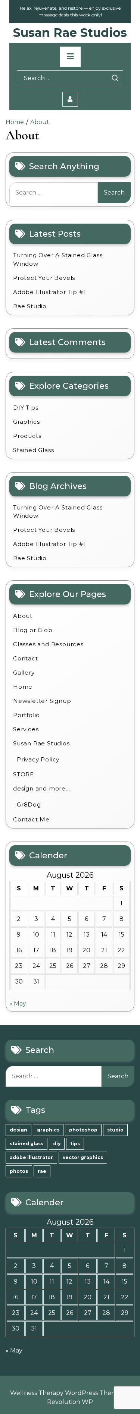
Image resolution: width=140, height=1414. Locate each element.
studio (115, 1130)
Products (27, 435)
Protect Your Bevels (44, 277)
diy (56, 1143)
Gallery (24, 672)
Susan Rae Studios (70, 32)
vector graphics (83, 1157)
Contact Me (31, 819)
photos (19, 1171)
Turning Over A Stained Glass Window (57, 259)
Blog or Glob (33, 630)
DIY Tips (25, 407)
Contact (25, 658)
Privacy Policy (38, 759)
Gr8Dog (29, 804)
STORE (23, 774)
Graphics (26, 421)
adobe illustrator (31, 1157)
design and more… (41, 788)
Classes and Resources (48, 644)
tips (75, 1143)
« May (17, 1003)
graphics (48, 1130)
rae (42, 1171)
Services (25, 729)
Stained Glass (33, 450)
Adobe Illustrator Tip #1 (49, 292)
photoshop (83, 1130)
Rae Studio (30, 306)
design (18, 1130)
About (22, 615)
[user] (70, 99)
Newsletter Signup (42, 700)
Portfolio (26, 715)
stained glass (26, 1143)
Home (22, 686)
